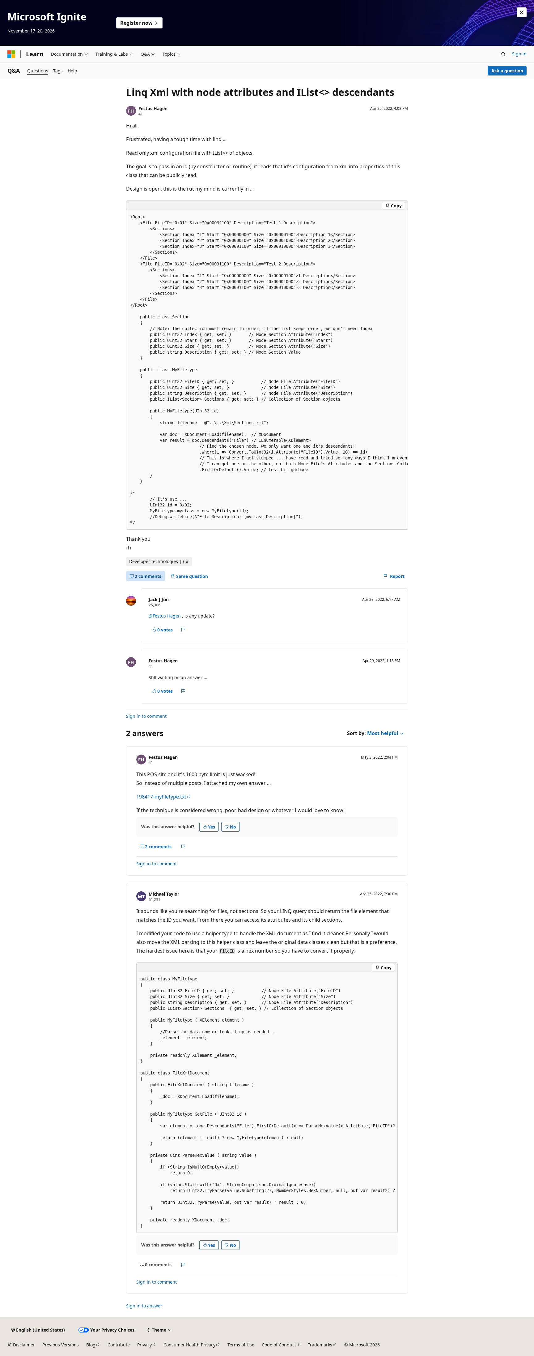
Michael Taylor (164, 894)
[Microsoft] (11, 54)
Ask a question (507, 71)
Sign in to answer (144, 1306)
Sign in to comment (146, 716)
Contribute (119, 1345)
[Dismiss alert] (522, 12)
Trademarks (320, 1345)
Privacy (144, 1345)
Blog (90, 1345)
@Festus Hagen (165, 616)
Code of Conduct (279, 1345)
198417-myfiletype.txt (161, 796)
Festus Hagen (152, 108)
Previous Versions (60, 1345)
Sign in (519, 54)
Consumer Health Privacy (189, 1345)
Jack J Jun (159, 599)
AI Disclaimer (21, 1345)
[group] (267, 369)
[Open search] (503, 54)
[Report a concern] (183, 630)
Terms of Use (240, 1345)
